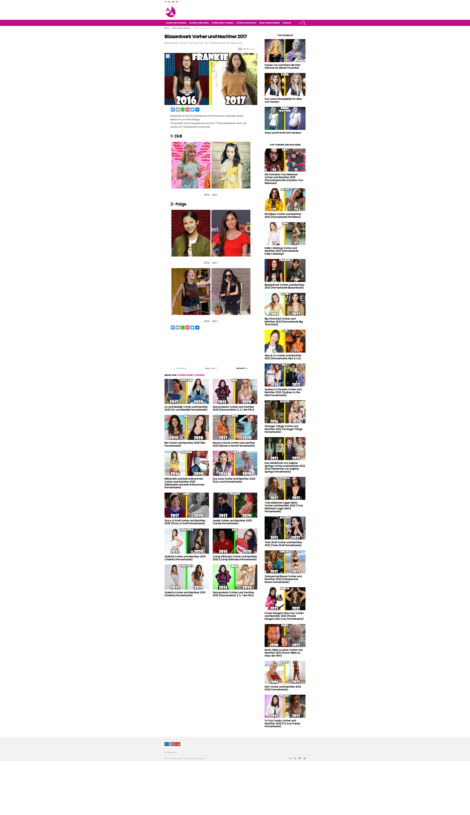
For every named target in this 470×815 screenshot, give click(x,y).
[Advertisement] (210, 349)
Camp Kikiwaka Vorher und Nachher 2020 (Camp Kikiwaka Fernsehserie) (235, 558)
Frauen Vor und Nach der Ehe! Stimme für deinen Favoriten (282, 66)
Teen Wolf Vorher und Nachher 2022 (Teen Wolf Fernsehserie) (283, 544)
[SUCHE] (304, 23)
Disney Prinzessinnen (269, 23)
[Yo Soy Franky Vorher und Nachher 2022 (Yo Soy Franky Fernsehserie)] (285, 706)
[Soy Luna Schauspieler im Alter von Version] (285, 84)
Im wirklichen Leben (199, 23)
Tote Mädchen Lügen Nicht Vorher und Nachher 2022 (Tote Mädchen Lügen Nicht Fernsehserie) (284, 507)
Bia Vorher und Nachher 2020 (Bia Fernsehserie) (184, 444)
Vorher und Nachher (176, 23)
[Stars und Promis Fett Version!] (285, 118)
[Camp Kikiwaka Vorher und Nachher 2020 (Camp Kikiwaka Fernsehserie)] (235, 541)
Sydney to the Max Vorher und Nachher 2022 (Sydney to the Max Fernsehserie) (283, 392)
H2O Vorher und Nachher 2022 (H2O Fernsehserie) (283, 688)
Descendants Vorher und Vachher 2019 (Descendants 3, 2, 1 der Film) (233, 594)
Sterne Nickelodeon (246, 23)
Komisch (286, 23)
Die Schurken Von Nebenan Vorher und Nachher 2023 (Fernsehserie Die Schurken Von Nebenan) (284, 179)
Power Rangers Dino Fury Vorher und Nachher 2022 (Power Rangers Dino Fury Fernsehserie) (284, 616)
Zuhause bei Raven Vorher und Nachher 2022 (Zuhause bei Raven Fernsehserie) (283, 579)
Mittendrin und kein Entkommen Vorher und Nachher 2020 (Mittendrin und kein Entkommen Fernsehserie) (184, 483)
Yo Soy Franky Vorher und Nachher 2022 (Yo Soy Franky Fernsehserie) (282, 723)
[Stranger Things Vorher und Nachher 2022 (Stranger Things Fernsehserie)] (285, 411)
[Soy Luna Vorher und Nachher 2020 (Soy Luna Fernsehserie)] (235, 463)
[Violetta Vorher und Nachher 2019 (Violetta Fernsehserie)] (186, 577)
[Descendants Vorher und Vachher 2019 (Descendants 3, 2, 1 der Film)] (235, 577)
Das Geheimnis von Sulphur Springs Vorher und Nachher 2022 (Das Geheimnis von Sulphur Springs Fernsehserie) (285, 467)
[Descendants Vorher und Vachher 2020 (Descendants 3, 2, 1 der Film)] (235, 391)
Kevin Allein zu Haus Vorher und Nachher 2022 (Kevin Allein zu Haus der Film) (284, 652)
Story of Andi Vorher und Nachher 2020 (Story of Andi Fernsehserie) (184, 522)
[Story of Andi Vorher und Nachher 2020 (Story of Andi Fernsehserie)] (186, 505)
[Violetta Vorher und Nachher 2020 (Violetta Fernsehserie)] (186, 541)
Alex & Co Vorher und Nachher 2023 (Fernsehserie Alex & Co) (283, 357)
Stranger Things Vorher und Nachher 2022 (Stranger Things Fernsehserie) (283, 429)
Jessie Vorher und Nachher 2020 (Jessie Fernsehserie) (232, 522)
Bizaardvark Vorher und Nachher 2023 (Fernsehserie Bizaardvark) (284, 286)
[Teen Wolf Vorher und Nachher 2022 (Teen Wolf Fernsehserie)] (285, 527)
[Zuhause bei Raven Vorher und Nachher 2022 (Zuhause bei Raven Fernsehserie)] (285, 561)
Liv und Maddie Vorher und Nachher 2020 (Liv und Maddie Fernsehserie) (186, 408)
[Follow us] (299, 23)
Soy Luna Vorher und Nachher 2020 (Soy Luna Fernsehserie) (234, 480)
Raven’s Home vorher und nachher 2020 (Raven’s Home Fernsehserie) (234, 444)
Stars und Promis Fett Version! (283, 132)
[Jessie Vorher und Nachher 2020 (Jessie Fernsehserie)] (235, 505)
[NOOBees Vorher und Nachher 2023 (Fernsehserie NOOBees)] (285, 199)
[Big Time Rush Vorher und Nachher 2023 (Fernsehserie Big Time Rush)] (285, 304)
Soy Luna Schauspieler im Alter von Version (283, 100)
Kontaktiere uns (170, 752)
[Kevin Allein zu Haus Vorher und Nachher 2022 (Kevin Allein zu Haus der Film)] (285, 635)
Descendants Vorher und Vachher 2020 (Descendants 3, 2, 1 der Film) (233, 408)
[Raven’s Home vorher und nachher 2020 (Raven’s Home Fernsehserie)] (235, 427)
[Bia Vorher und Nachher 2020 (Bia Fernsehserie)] (186, 427)
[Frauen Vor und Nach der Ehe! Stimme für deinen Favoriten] (285, 50)
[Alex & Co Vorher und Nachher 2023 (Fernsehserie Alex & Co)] (285, 341)
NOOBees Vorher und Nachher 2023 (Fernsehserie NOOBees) (283, 215)
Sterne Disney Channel (222, 23)
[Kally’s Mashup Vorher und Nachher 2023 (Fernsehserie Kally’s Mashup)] (285, 233)
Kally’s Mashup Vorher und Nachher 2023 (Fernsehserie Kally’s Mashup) (281, 251)
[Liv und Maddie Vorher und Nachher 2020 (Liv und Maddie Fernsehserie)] (186, 391)
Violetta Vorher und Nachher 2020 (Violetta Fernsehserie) (185, 558)
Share (168, 56)
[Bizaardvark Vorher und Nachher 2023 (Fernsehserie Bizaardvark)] (285, 270)
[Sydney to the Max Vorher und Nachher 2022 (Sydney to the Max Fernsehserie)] (285, 374)
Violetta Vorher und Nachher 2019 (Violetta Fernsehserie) (184, 594)
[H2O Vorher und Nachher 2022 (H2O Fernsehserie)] (285, 672)
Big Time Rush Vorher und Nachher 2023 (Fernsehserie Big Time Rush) (284, 321)
